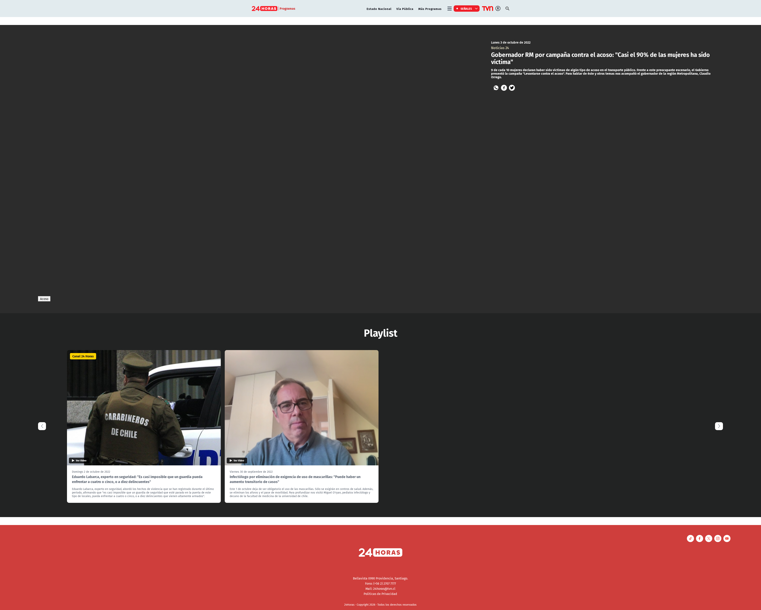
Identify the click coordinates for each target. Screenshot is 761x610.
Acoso (44, 298)
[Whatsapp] (496, 88)
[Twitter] (512, 88)
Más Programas (430, 8)
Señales (466, 8)
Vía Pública (404, 8)
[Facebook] (504, 88)
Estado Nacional (379, 8)
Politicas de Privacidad (380, 593)
